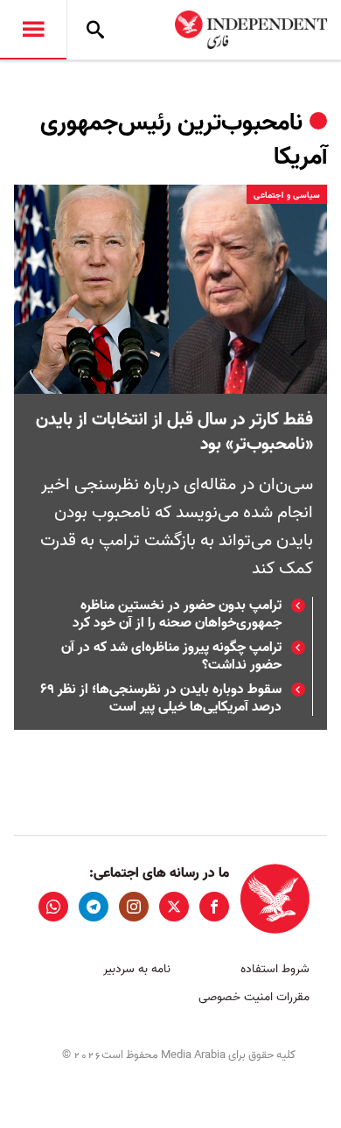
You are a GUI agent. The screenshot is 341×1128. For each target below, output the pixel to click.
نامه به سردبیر (136, 969)
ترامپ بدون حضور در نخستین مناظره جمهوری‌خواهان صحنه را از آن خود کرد (177, 614)
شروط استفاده (275, 969)
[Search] (95, 30)
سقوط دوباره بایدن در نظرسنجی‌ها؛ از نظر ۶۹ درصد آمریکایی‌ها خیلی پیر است (161, 698)
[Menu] (33, 30)
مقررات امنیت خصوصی (254, 997)
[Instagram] (134, 906)
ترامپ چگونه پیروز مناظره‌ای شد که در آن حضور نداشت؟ (171, 656)
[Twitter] (174, 906)
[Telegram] (93, 906)
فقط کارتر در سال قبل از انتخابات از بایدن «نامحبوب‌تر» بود (174, 432)
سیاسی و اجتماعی (287, 195)
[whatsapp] (53, 906)
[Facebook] (214, 906)
